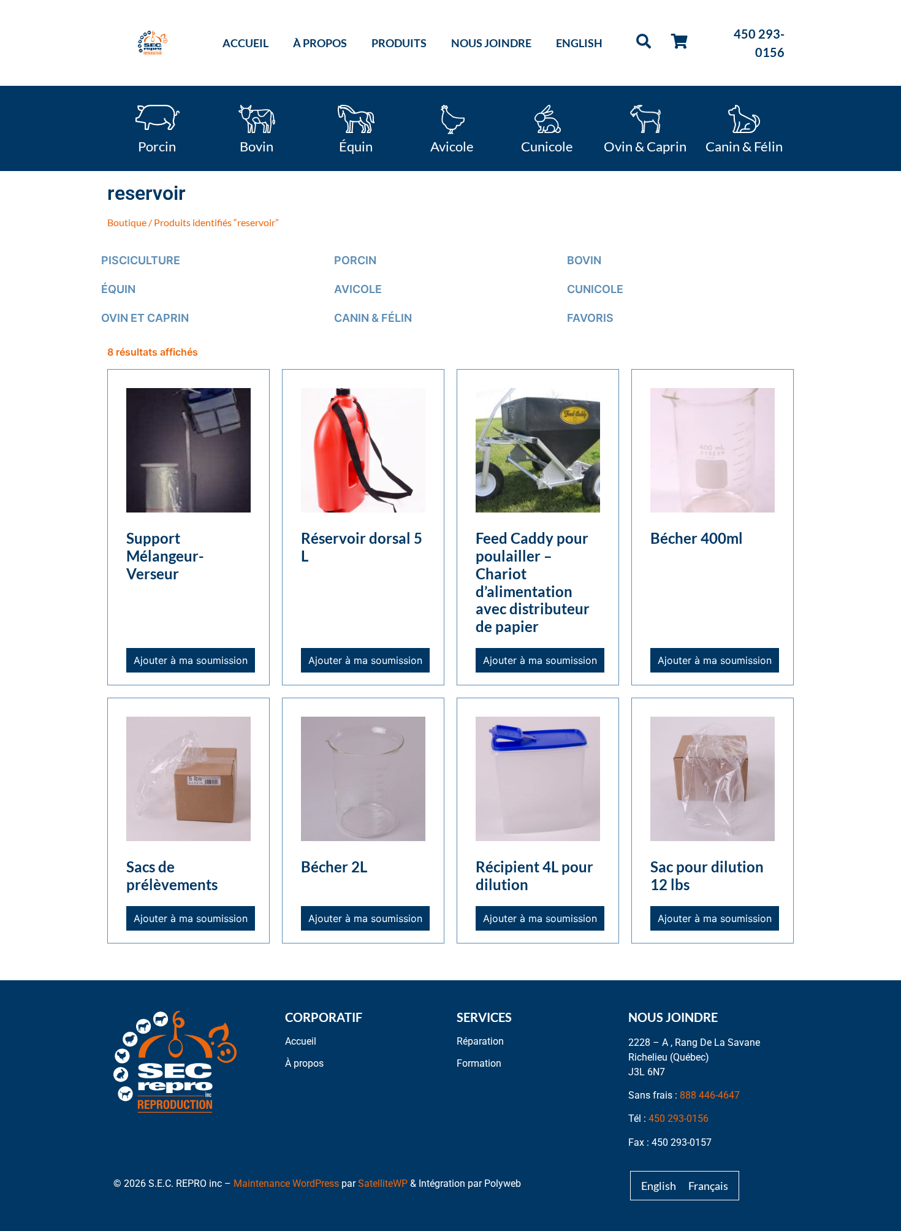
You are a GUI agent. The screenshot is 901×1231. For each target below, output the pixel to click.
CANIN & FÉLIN (373, 317)
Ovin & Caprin (645, 145)
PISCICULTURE (140, 260)
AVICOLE (358, 289)
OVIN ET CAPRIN (145, 317)
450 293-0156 (678, 1118)
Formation (479, 1063)
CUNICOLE (595, 289)
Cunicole (547, 145)
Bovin (256, 145)
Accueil (245, 43)
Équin (356, 145)
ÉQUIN (118, 289)
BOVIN (584, 260)
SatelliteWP (383, 1183)
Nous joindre (491, 43)
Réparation (480, 1041)
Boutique (126, 222)
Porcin (157, 145)
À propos (320, 43)
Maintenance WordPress (286, 1183)
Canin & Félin (744, 145)
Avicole (452, 145)
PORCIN (355, 260)
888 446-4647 (710, 1095)
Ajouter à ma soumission (191, 660)
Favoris (590, 317)
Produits (399, 43)
